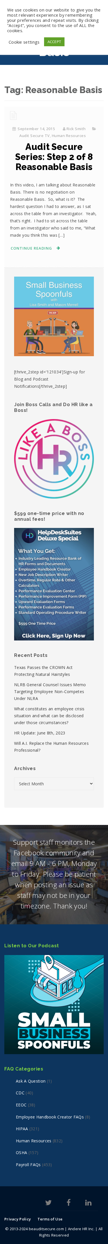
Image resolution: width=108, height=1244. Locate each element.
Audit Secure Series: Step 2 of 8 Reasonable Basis (54, 157)
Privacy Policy (17, 1219)
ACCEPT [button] (54, 41)
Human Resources (69, 135)
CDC (20, 1093)
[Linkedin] (88, 1203)
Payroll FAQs (28, 1164)
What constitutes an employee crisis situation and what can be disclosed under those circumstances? (49, 715)
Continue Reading (31, 248)
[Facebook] (68, 1203)
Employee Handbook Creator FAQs (50, 1117)
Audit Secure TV (34, 135)
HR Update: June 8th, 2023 (39, 733)
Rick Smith (76, 128)
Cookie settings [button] (24, 42)
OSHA (21, 1152)
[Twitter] (48, 1203)
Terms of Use (50, 1219)
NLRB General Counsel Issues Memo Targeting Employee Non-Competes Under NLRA (50, 691)
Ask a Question (31, 1081)
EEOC (21, 1105)
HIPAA (22, 1128)
